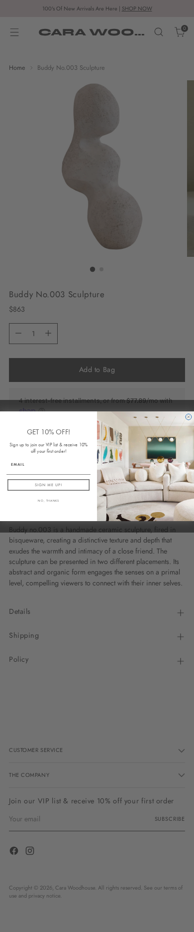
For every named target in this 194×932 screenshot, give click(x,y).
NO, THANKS (48, 501)
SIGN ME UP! (48, 485)
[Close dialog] (189, 417)
